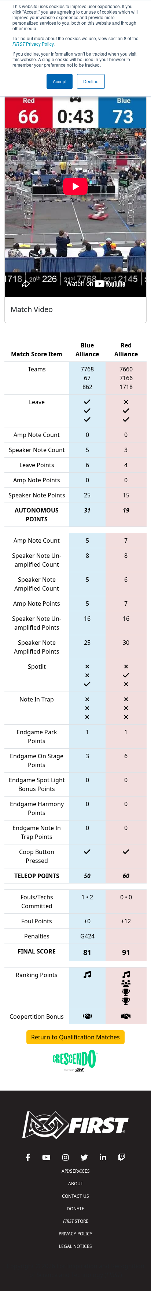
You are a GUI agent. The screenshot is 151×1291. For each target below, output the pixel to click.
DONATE (75, 1209)
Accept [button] (59, 81)
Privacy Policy (33, 44)
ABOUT (75, 1183)
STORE (75, 1221)
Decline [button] (91, 81)
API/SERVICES (76, 1171)
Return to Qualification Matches (75, 1037)
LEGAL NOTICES (75, 1246)
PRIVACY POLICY (75, 1234)
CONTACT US (75, 1196)
